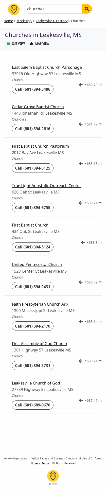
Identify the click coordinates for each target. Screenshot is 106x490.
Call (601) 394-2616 (32, 128)
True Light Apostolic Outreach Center (46, 185)
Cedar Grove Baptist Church (38, 106)
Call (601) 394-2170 (32, 326)
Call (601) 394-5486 (32, 89)
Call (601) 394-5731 (32, 365)
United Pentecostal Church (37, 264)
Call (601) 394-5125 (32, 168)
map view (42, 43)
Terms (45, 463)
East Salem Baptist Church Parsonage (47, 67)
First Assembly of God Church (39, 343)
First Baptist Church (30, 225)
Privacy (35, 463)
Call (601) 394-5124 (32, 247)
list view (18, 43)
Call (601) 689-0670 (32, 405)
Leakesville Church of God (36, 383)
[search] (87, 9)
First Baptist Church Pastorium (40, 146)
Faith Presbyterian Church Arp (40, 304)
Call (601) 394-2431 (32, 286)
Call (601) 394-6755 (32, 207)
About (98, 458)
